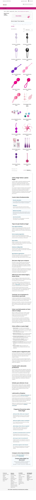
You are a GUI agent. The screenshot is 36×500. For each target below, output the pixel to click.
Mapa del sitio (13, 487)
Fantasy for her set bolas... (27, 149)
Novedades (4, 477)
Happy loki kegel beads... (27, 119)
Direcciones (20, 477)
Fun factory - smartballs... (16, 44)
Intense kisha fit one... (27, 164)
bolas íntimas (21, 456)
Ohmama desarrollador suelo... (27, 105)
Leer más (12, 26)
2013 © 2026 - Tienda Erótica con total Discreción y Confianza (18, 489)
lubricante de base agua (25, 395)
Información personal (22, 474)
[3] (16, 46)
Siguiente (29, 170)
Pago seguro (12, 481)
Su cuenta (21, 473)
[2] (15, 46)
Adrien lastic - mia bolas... (27, 89)
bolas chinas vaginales (20, 454)
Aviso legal (12, 476)
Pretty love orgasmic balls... (16, 134)
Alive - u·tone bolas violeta (16, 74)
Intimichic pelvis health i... (16, 149)
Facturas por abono (21, 476)
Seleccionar (29, 29)
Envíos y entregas (13, 475)
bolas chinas (18, 284)
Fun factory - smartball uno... (16, 59)
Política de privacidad (14, 484)
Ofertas (4, 476)
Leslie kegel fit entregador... (27, 134)
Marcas (4, 480)
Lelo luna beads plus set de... (16, 119)
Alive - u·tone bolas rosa (27, 74)
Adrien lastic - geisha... (16, 89)
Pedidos (20, 475)
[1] (14, 46)
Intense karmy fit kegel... (16, 164)
